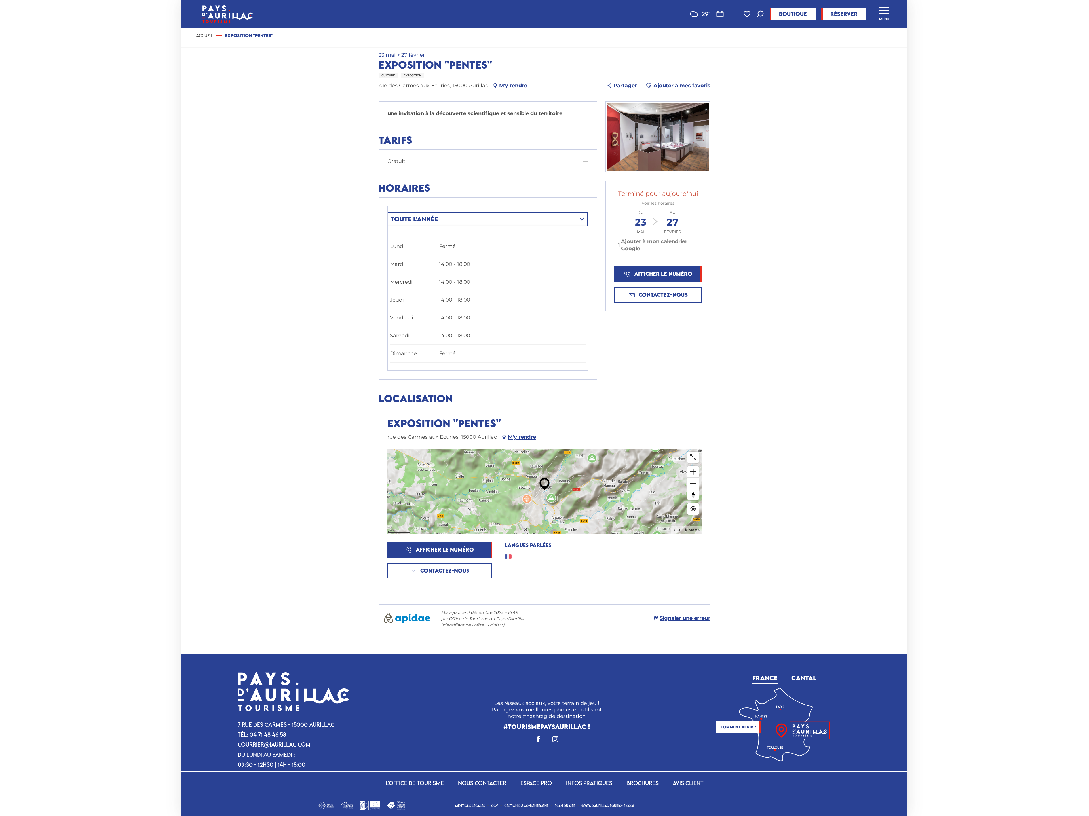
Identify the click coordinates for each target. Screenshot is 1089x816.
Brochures (642, 783)
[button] (760, 14)
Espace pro (536, 783)
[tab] (482, 219)
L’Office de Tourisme (415, 783)
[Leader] (370, 805)
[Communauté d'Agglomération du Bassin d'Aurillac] (326, 805)
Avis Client (688, 783)
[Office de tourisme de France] (396, 805)
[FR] (951, 462)
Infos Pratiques (589, 783)
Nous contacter (482, 783)
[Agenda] (720, 14)
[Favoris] (747, 14)
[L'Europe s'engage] (347, 805)
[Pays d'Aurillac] (227, 14)
